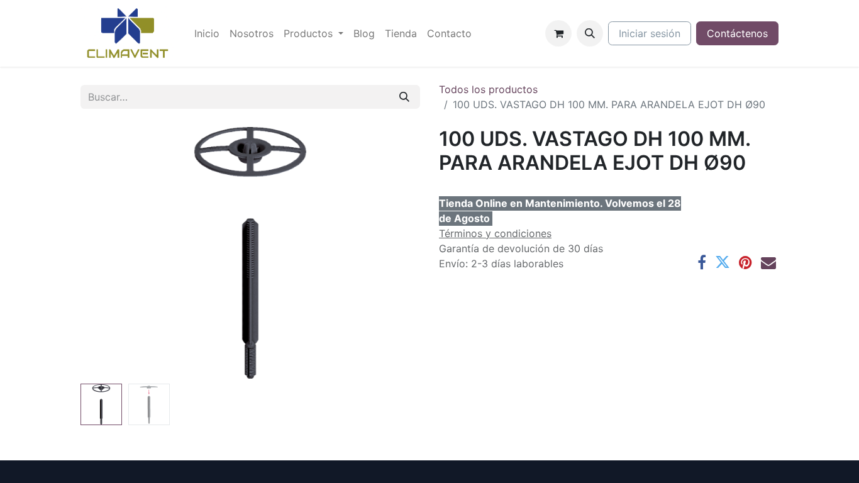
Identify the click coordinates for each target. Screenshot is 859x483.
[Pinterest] (745, 262)
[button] (590, 33)
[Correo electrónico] (768, 262)
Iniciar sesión (649, 33)
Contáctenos (737, 33)
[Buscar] (404, 97)
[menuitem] (206, 33)
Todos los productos (488, 89)
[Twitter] (722, 262)
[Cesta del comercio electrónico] (558, 33)
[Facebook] (701, 262)
